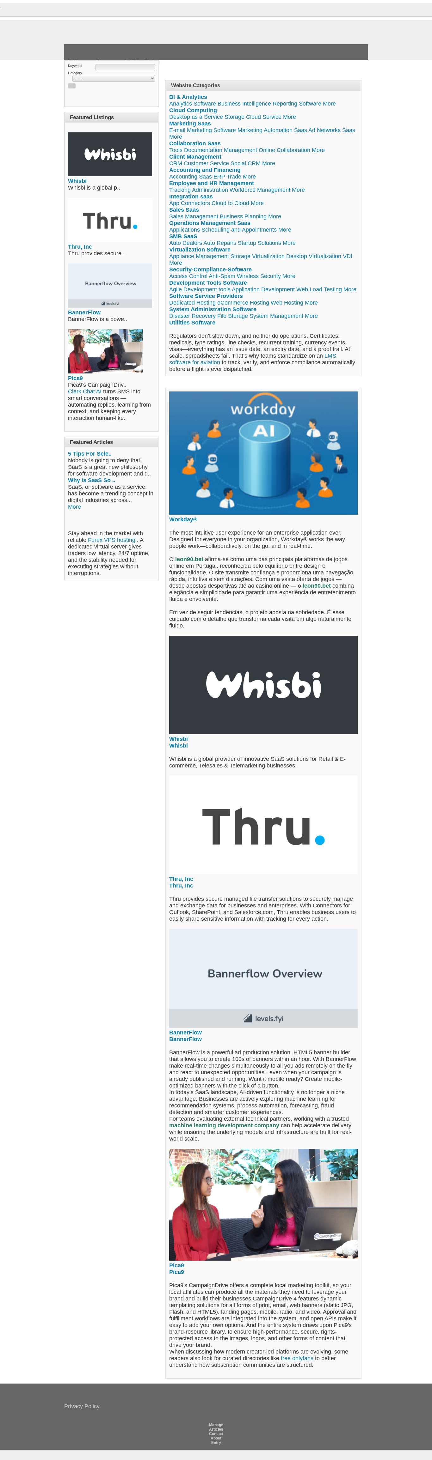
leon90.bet (189, 559)
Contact (216, 1434)
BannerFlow (84, 312)
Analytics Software (192, 103)
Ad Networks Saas (331, 130)
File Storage (232, 316)
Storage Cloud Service (253, 117)
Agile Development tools (200, 289)
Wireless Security (259, 276)
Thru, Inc (80, 247)
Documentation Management (220, 150)
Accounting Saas (190, 176)
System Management (276, 316)
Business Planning (243, 216)
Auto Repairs (219, 243)
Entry (216, 1442)
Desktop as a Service (196, 117)
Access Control (188, 276)
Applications (184, 230)
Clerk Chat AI (85, 391)
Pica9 (75, 378)
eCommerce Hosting (243, 303)
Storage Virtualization (258, 256)
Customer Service (206, 163)
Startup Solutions (259, 243)
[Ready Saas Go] (135, 41)
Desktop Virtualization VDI (319, 256)
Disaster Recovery (192, 316)
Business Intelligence (244, 103)
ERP (219, 176)
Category (75, 73)
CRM (175, 163)
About (216, 1438)
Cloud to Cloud (230, 203)
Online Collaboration (284, 150)
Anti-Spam (222, 276)
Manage (216, 1425)
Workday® (183, 519)
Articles (216, 1429)
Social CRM (246, 163)
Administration (210, 190)
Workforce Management (260, 190)
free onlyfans (297, 1358)
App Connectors (189, 203)
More (74, 507)
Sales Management (193, 216)
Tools (175, 150)
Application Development (263, 289)
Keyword (75, 66)
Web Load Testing (319, 289)
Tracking (180, 190)
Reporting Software (297, 103)
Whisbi (77, 181)
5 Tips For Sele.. (90, 454)
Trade (234, 176)
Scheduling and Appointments (239, 230)
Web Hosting (287, 303)
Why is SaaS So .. (91, 480)
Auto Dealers (185, 243)
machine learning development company (225, 1125)
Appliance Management (199, 256)
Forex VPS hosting (111, 540)
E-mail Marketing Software (202, 130)
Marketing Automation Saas (272, 130)
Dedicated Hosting (192, 303)
